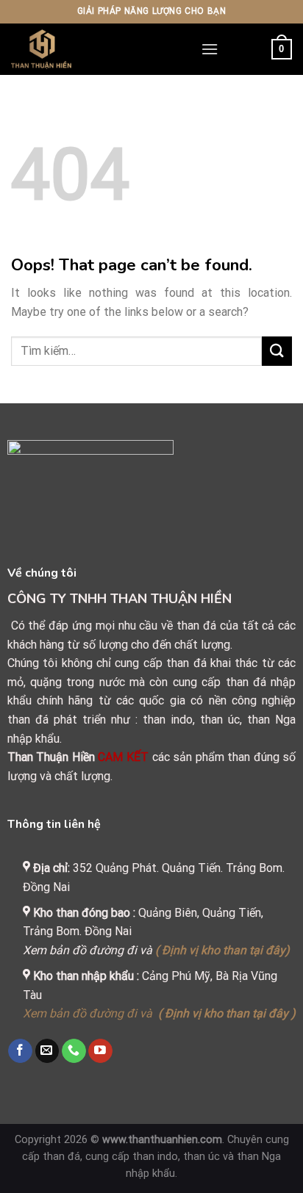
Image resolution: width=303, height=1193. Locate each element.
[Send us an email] (47, 1051)
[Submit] (277, 350)
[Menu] (209, 49)
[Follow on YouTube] (100, 1051)
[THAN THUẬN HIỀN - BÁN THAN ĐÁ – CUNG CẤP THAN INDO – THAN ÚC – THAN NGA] (95, 49)
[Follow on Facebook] (20, 1051)
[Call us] (74, 1051)
